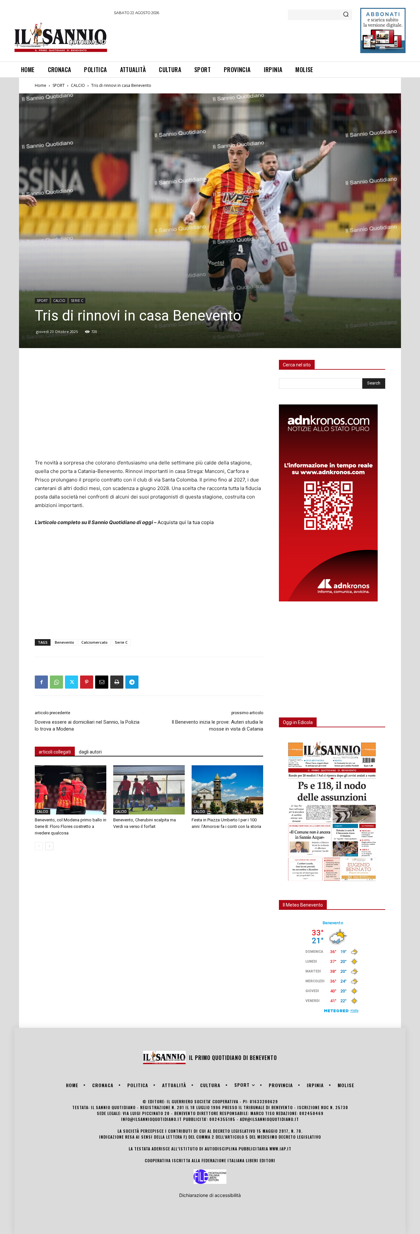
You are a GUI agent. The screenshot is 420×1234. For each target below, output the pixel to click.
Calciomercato (94, 642)
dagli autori (90, 751)
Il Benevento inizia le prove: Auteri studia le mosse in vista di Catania (217, 725)
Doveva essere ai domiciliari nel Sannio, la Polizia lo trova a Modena (87, 725)
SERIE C (77, 300)
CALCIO (78, 85)
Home (40, 85)
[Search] (346, 15)
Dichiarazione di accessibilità (210, 1195)
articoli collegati (55, 751)
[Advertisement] (233, 37)
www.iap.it (280, 1148)
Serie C (121, 642)
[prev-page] (39, 846)
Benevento (64, 642)
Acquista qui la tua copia (186, 522)
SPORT (58, 85)
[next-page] (49, 846)
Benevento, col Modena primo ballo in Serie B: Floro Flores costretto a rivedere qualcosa (70, 826)
